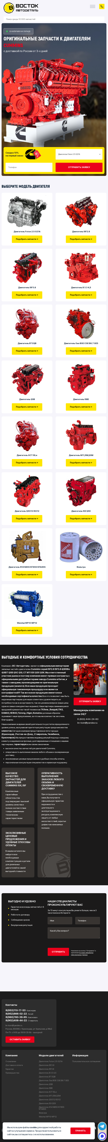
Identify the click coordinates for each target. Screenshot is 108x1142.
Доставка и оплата (14, 1065)
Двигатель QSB (27, 399)
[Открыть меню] (92, 6)
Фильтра (81, 567)
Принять (80, 1130)
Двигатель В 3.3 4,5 (81, 287)
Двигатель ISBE (81, 399)
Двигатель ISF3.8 (27, 287)
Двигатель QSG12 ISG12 (27, 511)
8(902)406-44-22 (22, 1020)
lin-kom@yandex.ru (14, 1025)
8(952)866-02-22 (19, 1013)
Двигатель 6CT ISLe (27, 455)
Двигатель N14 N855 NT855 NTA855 (27, 567)
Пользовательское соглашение (86, 1061)
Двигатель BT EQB (27, 343)
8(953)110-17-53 (21, 1010)
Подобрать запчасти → (27, 239)
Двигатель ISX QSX (81, 511)
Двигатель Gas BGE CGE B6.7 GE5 (81, 343)
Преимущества (12, 1073)
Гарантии (10, 1069)
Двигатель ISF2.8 (81, 231)
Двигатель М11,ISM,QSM (81, 455)
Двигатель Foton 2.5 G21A (27, 231)
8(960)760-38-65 (22, 1017)
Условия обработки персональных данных (82, 954)
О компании (11, 1061)
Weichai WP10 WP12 (27, 623)
